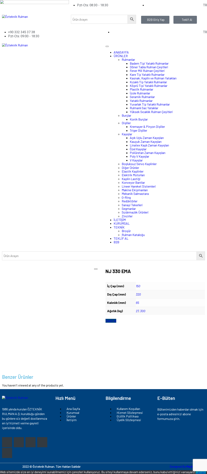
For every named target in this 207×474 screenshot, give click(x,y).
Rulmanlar (128, 59)
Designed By (187, 466)
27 (137, 311)
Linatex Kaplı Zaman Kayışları (149, 145)
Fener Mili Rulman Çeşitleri (147, 71)
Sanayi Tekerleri (132, 205)
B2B (116, 242)
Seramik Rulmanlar (142, 97)
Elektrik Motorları (133, 175)
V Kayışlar (136, 160)
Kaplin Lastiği (131, 179)
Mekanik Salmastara (135, 193)
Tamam (201, 472)
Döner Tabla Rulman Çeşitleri (149, 67)
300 (142, 311)
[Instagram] (7, 442)
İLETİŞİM (120, 220)
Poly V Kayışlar (139, 156)
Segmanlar (129, 208)
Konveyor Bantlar (133, 182)
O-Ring (126, 197)
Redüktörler (129, 201)
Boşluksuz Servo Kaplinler (139, 164)
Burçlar (126, 115)
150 (138, 286)
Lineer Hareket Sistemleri (139, 186)
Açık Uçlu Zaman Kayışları (147, 138)
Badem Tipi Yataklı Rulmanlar (149, 63)
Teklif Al (111, 321)
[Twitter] (30, 442)
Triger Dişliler (138, 130)
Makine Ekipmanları (135, 190)
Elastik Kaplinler (133, 171)
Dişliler (126, 123)
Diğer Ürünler (130, 168)
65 (137, 302)
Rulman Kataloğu (133, 235)
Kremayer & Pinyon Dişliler (147, 126)
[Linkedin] (7, 453)
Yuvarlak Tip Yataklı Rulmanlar (150, 104)
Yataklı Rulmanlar (141, 100)
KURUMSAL (122, 223)
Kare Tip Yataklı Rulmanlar (147, 74)
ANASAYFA (121, 52)
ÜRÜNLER (121, 56)
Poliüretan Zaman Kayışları (147, 153)
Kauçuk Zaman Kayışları (146, 141)
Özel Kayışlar (138, 149)
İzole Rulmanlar (140, 93)
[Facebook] (19, 442)
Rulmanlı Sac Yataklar (144, 108)
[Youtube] (42, 442)
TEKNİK (119, 227)
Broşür (126, 231)
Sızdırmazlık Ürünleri (135, 212)
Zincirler (127, 216)
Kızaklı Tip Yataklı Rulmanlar (148, 82)
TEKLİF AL (121, 238)
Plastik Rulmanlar (141, 89)
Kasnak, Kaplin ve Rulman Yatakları (153, 78)
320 (138, 294)
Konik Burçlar (139, 119)
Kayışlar (127, 134)
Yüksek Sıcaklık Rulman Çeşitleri (151, 112)
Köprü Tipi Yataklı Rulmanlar (148, 86)
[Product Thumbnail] (95, 269)
